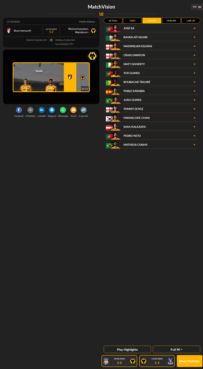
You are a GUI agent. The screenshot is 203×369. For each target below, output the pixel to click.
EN (194, 6)
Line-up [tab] (191, 20)
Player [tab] (152, 20)
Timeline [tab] (171, 20)
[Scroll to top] (197, 363)
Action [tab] (113, 20)
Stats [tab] (132, 20)
